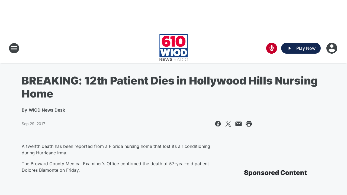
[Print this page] (249, 124)
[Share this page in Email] (238, 124)
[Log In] (332, 48)
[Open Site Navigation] (14, 48)
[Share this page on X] (228, 124)
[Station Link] (173, 48)
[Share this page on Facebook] (218, 124)
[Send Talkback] (271, 48)
